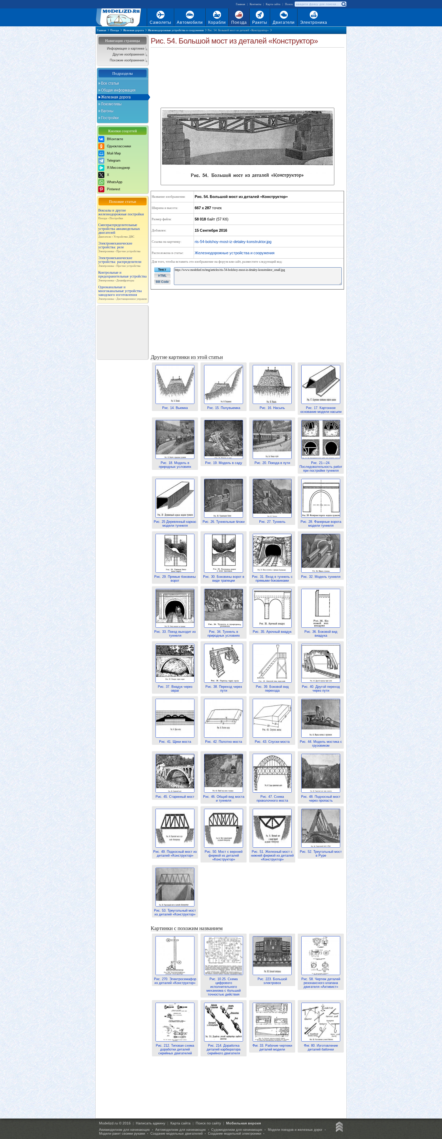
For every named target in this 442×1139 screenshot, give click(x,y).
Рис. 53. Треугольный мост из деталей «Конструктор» (175, 912)
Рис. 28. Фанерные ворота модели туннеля (321, 523)
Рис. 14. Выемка (175, 408)
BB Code (162, 282)
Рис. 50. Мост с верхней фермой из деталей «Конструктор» (223, 855)
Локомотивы (111, 104)
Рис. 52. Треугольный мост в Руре (321, 853)
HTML (162, 276)
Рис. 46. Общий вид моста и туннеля (223, 798)
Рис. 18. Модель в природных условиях (175, 465)
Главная (240, 4)
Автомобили (190, 22)
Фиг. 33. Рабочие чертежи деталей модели (272, 1047)
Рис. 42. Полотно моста (223, 742)
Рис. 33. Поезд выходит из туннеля (175, 633)
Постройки (110, 117)
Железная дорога (116, 97)
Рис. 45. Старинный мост (175, 797)
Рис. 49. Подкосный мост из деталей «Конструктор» (175, 853)
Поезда (239, 22)
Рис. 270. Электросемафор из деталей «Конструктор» (175, 981)
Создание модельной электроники (234, 1133)
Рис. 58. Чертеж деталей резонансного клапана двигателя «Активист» (320, 983)
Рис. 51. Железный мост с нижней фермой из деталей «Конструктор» (272, 855)
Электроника (313, 22)
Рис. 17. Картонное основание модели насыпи (320, 410)
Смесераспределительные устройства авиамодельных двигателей (119, 230)
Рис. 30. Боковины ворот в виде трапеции (223, 578)
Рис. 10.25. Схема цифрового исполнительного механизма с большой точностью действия (223, 986)
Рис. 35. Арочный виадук (272, 632)
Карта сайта (273, 4)
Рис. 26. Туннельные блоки (224, 522)
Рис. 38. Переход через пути (223, 688)
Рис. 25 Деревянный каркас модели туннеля (175, 523)
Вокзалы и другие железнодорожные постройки (121, 214)
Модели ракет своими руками (122, 1133)
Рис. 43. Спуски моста (272, 742)
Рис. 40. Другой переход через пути (321, 688)
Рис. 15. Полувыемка (223, 408)
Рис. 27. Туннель (272, 522)
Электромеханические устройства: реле (119, 247)
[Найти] (343, 4)
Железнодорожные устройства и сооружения (234, 253)
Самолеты (160, 22)
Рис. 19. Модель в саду (223, 463)
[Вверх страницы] (338, 1127)
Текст (162, 269)
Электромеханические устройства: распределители (119, 261)
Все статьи (110, 83)
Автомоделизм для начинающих (180, 1130)
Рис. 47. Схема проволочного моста (272, 798)
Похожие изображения (127, 60)
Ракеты (259, 22)
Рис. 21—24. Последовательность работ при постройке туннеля (321, 466)
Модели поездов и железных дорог (295, 1130)
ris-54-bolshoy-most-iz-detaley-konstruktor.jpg (233, 241)
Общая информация (118, 90)
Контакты (255, 4)
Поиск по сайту (208, 1123)
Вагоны (107, 111)
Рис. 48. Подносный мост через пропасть (320, 798)
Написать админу (150, 1123)
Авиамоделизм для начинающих (124, 1130)
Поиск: (289, 4)
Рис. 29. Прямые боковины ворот (175, 578)
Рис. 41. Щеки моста (175, 742)
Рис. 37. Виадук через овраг (175, 688)
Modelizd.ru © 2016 (115, 1123)
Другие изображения (128, 54)
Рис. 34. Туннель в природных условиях (223, 633)
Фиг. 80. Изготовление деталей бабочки (321, 1047)
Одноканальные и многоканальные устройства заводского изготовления (122, 292)
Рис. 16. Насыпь (272, 408)
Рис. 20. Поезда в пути (272, 463)
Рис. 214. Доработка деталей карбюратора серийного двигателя (223, 1049)
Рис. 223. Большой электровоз (272, 981)
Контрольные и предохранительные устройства (122, 276)
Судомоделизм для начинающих (236, 1130)
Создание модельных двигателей (176, 1133)
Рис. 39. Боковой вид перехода (272, 688)
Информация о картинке (125, 48)
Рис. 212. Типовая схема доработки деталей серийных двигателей (175, 1049)
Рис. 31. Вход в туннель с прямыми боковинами (272, 578)
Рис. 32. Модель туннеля (320, 577)
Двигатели (284, 22)
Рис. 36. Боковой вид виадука (320, 633)
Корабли (217, 22)
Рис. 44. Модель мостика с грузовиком (321, 743)
